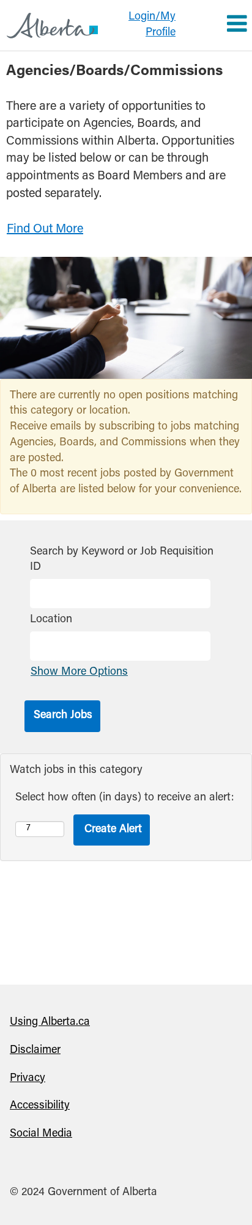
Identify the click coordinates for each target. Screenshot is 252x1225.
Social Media (41, 1134)
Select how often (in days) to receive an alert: (124, 797)
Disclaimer (35, 1050)
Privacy (27, 1078)
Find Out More (45, 229)
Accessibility (40, 1106)
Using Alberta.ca (50, 1022)
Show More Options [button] (79, 672)
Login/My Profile (152, 25)
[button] (217, 26)
